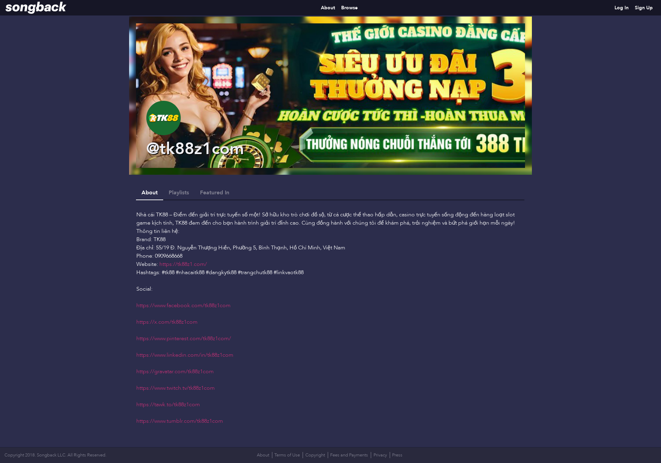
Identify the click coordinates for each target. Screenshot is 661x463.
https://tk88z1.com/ (183, 264)
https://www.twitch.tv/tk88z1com (175, 388)
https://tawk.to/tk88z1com (168, 404)
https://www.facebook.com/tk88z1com (183, 305)
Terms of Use (287, 455)
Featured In (214, 192)
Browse (349, 7)
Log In (622, 7)
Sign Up (644, 7)
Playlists (179, 192)
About (328, 7)
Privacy (380, 455)
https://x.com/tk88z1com (167, 322)
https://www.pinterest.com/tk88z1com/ (183, 338)
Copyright (315, 455)
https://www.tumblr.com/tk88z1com (179, 421)
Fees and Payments (349, 455)
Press (397, 455)
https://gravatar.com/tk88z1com (175, 371)
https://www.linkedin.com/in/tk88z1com (184, 355)
